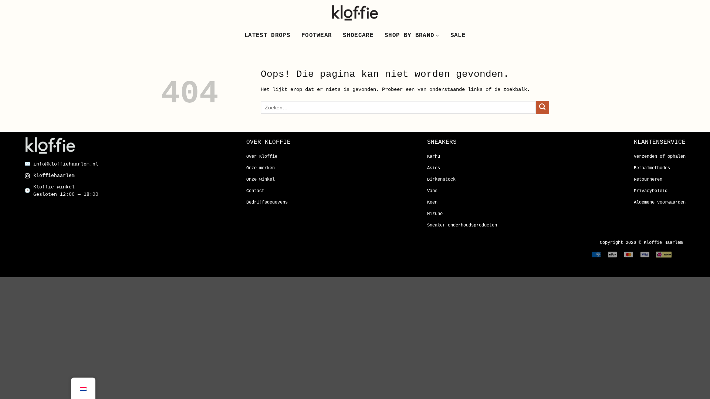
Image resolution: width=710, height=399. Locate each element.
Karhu (433, 156)
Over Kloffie (261, 156)
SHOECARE (358, 35)
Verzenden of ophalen (660, 156)
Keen (432, 202)
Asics (433, 168)
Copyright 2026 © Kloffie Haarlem (641, 242)
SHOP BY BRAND (409, 35)
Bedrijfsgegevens (267, 202)
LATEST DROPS (267, 35)
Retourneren (648, 179)
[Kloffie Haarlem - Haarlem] (355, 13)
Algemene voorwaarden (660, 202)
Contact (255, 191)
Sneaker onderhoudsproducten (462, 225)
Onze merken (260, 168)
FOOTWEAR (316, 35)
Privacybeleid (650, 191)
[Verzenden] (542, 107)
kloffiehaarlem (54, 175)
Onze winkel (260, 179)
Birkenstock (441, 179)
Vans (432, 191)
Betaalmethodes (652, 168)
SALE (458, 35)
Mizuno (435, 213)
